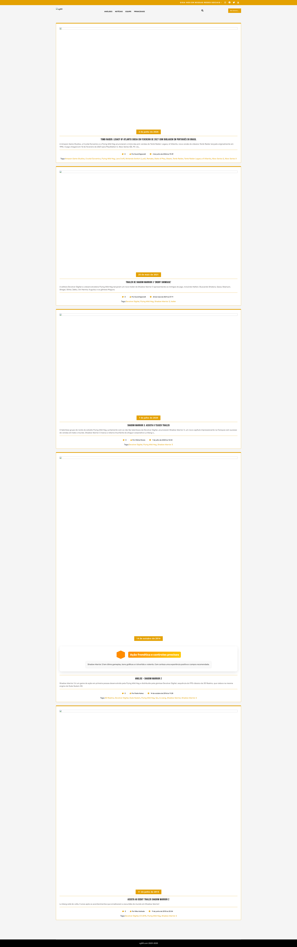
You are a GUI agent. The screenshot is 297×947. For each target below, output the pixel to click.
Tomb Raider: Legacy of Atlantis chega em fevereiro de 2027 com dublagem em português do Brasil (148, 139)
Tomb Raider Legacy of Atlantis (197, 159)
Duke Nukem (134, 698)
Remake (150, 159)
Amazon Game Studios (75, 159)
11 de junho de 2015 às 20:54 (162, 911)
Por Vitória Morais (138, 440)
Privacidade (139, 12)
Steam (169, 159)
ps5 (144, 159)
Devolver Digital (132, 301)
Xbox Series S (218, 159)
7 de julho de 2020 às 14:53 (162, 440)
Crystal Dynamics (93, 159)
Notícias (119, 12)
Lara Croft (120, 159)
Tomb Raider (178, 159)
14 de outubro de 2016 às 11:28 (161, 693)
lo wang (162, 698)
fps (157, 698)
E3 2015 (142, 916)
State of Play (159, 159)
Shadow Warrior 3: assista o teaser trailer (149, 425)
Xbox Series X (231, 159)
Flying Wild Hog (108, 159)
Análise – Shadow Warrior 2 (148, 678)
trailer (173, 301)
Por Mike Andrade (138, 911)
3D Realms (109, 698)
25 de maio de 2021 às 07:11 (163, 297)
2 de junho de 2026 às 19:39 (162, 154)
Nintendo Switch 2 (134, 159)
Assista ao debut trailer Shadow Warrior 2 (148, 899)
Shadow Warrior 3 (162, 301)
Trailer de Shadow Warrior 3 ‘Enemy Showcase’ (148, 282)
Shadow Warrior (174, 698)
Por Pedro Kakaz (138, 693)
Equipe (128, 12)
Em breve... (234, 10)
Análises (108, 12)
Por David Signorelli (138, 154)
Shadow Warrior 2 (189, 698)
